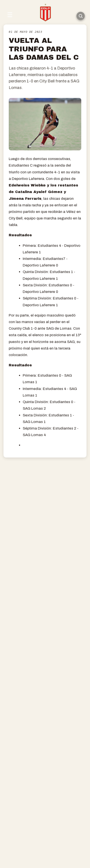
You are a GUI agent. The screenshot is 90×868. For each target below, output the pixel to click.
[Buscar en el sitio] (80, 16)
